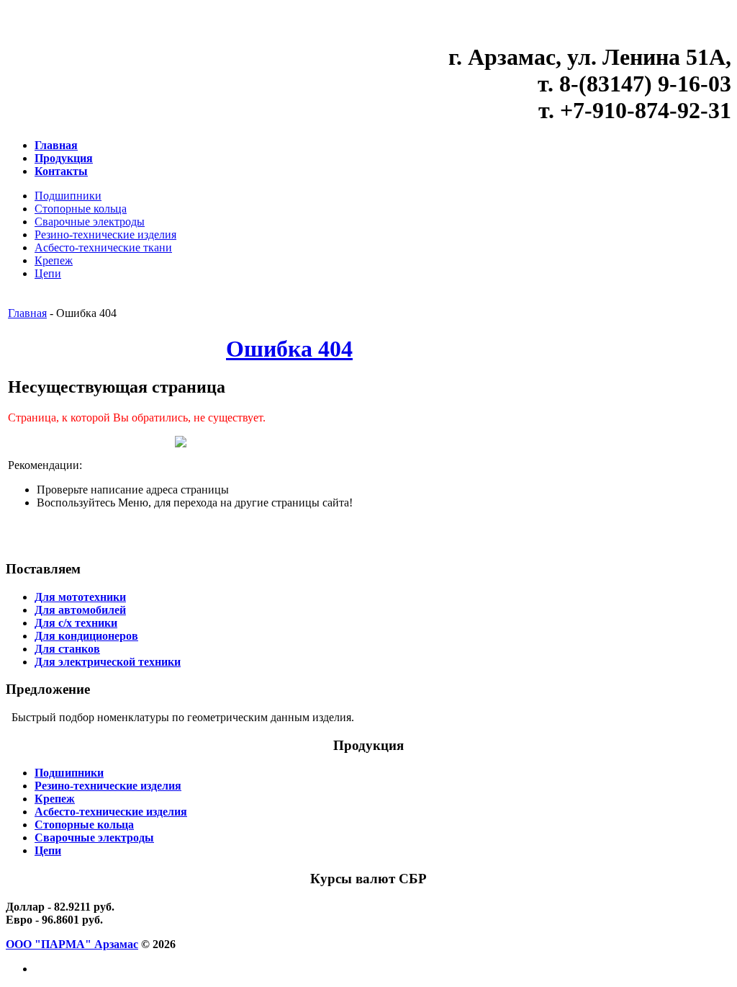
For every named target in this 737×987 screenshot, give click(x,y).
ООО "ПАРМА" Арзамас (72, 944)
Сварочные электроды (90, 221)
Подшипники (68, 195)
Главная (27, 313)
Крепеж (54, 260)
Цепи (48, 273)
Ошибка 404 (289, 349)
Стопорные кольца (81, 208)
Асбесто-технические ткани (103, 247)
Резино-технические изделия (105, 234)
